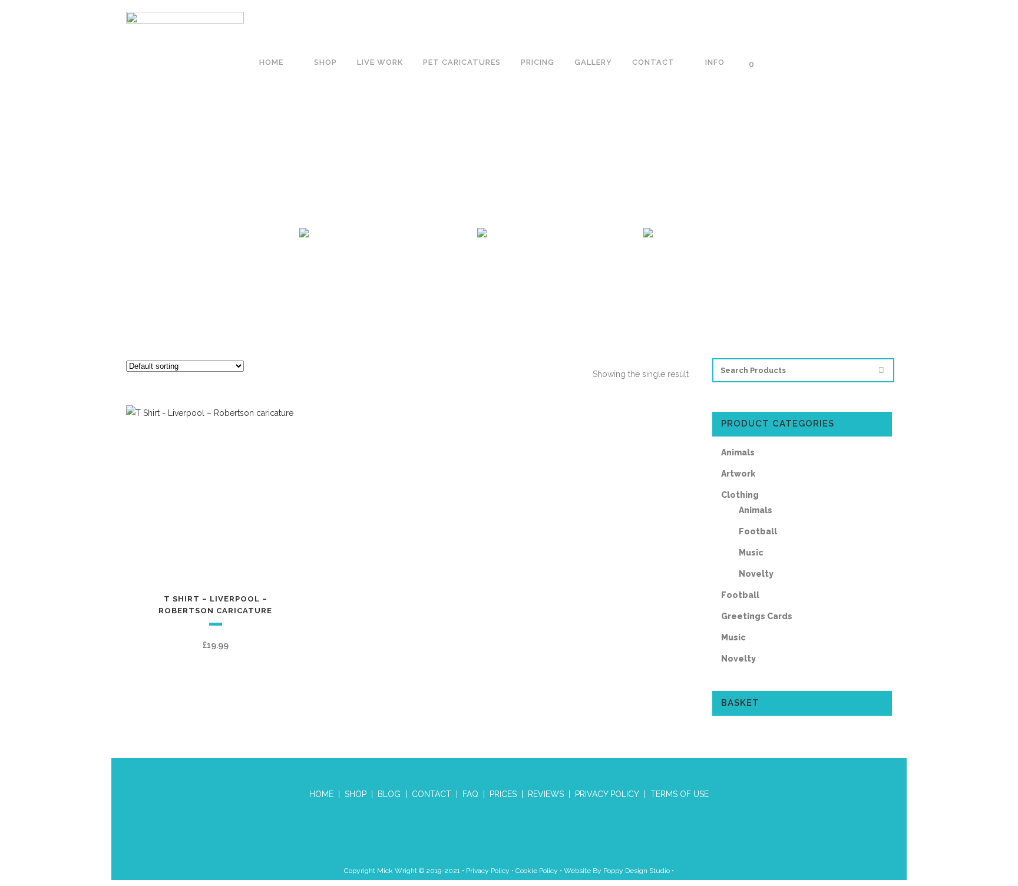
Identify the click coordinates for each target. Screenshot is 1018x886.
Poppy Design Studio (637, 871)
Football (758, 531)
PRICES (503, 794)
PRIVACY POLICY (607, 794)
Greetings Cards (756, 616)
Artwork (738, 473)
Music (751, 552)
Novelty (756, 573)
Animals (738, 452)
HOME (321, 794)
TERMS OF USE (679, 794)
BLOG (389, 794)
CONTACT (431, 794)
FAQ (470, 794)
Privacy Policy (488, 871)
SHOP (355, 794)
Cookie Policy (536, 871)
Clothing (740, 495)
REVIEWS (546, 794)
